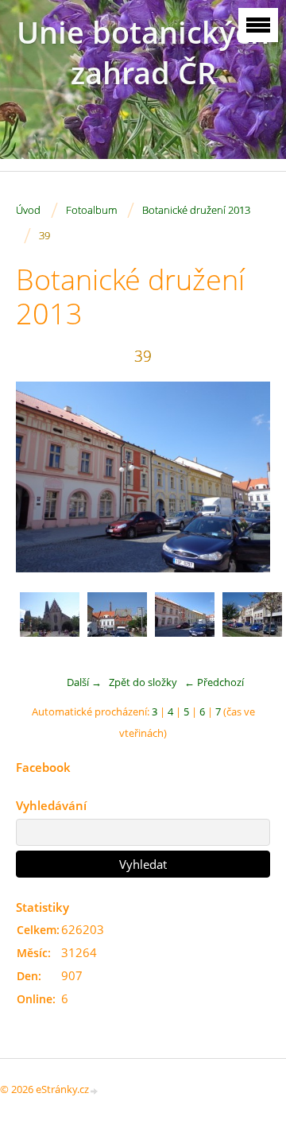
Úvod (28, 210)
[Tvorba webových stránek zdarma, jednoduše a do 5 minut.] (94, 1090)
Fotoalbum (91, 210)
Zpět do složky (143, 682)
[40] (252, 622)
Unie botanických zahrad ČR (143, 52)
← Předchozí (214, 682)
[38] (117, 622)
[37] (49, 622)
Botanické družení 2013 (196, 210)
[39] (184, 622)
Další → (84, 682)
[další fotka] (244, 477)
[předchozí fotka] (42, 477)
